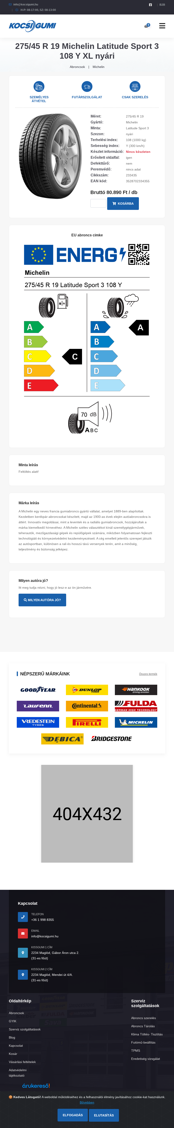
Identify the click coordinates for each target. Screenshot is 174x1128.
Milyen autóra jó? (44, 600)
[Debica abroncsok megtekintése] (62, 738)
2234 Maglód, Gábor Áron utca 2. (55, 953)
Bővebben (87, 1102)
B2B (162, 4)
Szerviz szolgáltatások (25, 1029)
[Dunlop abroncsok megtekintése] (87, 689)
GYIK (12, 1021)
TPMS (135, 1050)
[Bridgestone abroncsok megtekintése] (111, 738)
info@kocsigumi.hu (25, 4)
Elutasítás (104, 1115)
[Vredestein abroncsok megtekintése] (38, 722)
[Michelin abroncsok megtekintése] (136, 722)
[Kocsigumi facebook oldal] (150, 4)
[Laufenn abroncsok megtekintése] (38, 706)
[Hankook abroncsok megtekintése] (136, 689)
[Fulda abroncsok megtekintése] (136, 706)
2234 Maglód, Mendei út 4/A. (52, 975)
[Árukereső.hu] (36, 1087)
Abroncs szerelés (143, 1018)
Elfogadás (73, 1115)
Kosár (13, 1054)
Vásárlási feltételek (22, 1062)
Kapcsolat (16, 1045)
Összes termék (148, 674)
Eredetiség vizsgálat (145, 1059)
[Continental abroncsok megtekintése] (87, 706)
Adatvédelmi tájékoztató (18, 1072)
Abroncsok (77, 67)
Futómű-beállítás (143, 1042)
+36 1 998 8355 (42, 920)
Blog (12, 1037)
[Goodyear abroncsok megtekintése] (38, 689)
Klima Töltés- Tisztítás (147, 1034)
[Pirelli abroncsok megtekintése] (87, 722)
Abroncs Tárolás (143, 1026)
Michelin (98, 67)
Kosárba (125, 203)
